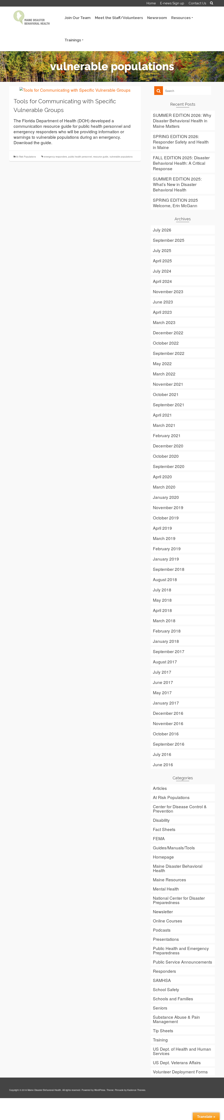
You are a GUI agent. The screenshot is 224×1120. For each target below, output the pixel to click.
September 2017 (168, 651)
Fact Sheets (164, 829)
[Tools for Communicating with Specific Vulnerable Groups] (75, 89)
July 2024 (162, 271)
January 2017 (166, 703)
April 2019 (162, 528)
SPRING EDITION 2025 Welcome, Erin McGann (175, 202)
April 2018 (162, 610)
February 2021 (167, 435)
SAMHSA (162, 980)
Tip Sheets (163, 1030)
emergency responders (55, 156)
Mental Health (166, 889)
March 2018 (164, 620)
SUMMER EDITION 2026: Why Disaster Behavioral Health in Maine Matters (182, 120)
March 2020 (164, 487)
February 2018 (167, 631)
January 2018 (166, 641)
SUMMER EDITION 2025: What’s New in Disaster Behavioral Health (177, 184)
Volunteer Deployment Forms (180, 1071)
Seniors (160, 1008)
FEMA (159, 838)
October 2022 (166, 343)
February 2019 (167, 548)
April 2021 (162, 415)
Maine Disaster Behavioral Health (177, 868)
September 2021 (168, 404)
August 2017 (165, 661)
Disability (161, 820)
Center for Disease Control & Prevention (180, 808)
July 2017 (162, 672)
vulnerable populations (121, 156)
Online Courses (167, 921)
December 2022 (168, 332)
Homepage (163, 857)
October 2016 (166, 733)
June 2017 (163, 682)
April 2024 (162, 281)
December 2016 (168, 713)
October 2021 (166, 394)
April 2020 (162, 476)
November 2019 (168, 507)
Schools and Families (173, 998)
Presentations (166, 939)
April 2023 (162, 312)
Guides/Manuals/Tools (174, 847)
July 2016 (162, 754)
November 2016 (168, 723)
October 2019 (166, 518)
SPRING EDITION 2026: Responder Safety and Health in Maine (181, 141)
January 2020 (166, 497)
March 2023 (164, 322)
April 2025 (162, 260)
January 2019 (166, 559)
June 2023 (163, 302)
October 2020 (166, 456)
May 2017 (162, 692)
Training (160, 1040)
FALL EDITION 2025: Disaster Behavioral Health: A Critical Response (181, 162)
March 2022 (164, 374)
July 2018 (162, 589)
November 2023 (168, 291)
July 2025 (162, 250)
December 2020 (168, 446)
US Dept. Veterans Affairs (177, 1062)
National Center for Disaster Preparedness (179, 900)
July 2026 (162, 230)
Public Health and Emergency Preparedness (181, 950)
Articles (160, 788)
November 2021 (168, 384)
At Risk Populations (26, 156)
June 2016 (163, 764)
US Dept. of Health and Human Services (182, 1051)
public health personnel (80, 156)
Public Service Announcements (182, 962)
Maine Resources (169, 879)
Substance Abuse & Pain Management (176, 1019)
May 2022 (162, 363)
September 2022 (168, 353)
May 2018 (162, 600)
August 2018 (165, 579)
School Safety (166, 989)
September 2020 (168, 466)
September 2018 (168, 569)
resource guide (100, 156)
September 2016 (168, 744)
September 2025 (168, 240)
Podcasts (162, 930)
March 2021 (164, 425)
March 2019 (164, 538)
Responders (164, 971)
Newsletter (163, 911)
